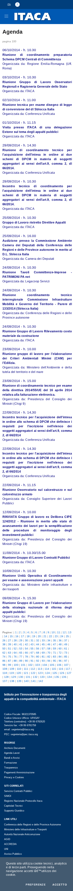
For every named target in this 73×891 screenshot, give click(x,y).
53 (20, 648)
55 (32, 648)
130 (20, 676)
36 (60, 640)
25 (67, 636)
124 (47, 672)
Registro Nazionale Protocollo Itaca (23, 800)
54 (26, 648)
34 (49, 640)
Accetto (59, 884)
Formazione (10, 762)
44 (37, 644)
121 (26, 672)
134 (49, 676)
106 (59, 664)
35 (54, 640)
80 (37, 656)
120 (18, 672)
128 (6, 676)
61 (65, 648)
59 (54, 648)
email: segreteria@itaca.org (19, 729)
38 (4, 644)
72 (60, 652)
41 (20, 644)
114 (47, 668)
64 (15, 652)
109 (12, 668)
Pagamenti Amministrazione (19, 772)
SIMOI (7, 796)
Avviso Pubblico (13, 853)
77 (20, 656)
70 (49, 652)
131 (28, 676)
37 (65, 640)
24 (61, 636)
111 (26, 668)
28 (15, 640)
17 (22, 636)
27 (9, 640)
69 (43, 652)
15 (11, 636)
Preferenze (36, 884)
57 (43, 648)
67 (32, 652)
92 (37, 660)
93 (43, 660)
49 (65, 644)
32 (37, 640)
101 (23, 664)
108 (4, 668)
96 (60, 660)
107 (66, 664)
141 (33, 681)
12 (64, 632)
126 (62, 672)
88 (15, 660)
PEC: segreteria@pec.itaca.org (21, 734)
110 (19, 668)
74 (4, 656)
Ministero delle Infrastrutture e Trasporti (25, 829)
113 (40, 668)
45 (43, 644)
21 (45, 636)
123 (40, 672)
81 (43, 656)
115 (54, 668)
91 (32, 660)
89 (20, 660)
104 (44, 664)
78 (26, 656)
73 (65, 652)
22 (50, 636)
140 (26, 681)
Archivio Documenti (14, 748)
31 (32, 640)
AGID (7, 839)
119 (11, 672)
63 (9, 652)
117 (68, 668)
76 (15, 656)
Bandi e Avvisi (12, 757)
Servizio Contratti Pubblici (18, 791)
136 (64, 676)
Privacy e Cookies (14, 777)
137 (4, 681)
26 (4, 640)
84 (60, 656)
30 (26, 640)
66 (26, 652)
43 (32, 644)
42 (26, 644)
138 (12, 681)
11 (58, 632)
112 (33, 668)
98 (4, 664)
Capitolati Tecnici (13, 805)
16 (17, 636)
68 (37, 652)
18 (28, 636)
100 (16, 664)
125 (54, 672)
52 (15, 648)
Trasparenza (11, 767)
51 (9, 648)
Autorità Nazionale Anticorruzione (22, 834)
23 (56, 636)
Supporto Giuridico (14, 810)
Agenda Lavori (12, 753)
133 (42, 676)
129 (13, 676)
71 (54, 652)
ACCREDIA (10, 844)
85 (65, 656)
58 (49, 648)
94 (49, 660)
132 (35, 676)
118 (4, 672)
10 (53, 632)
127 (69, 672)
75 (9, 656)
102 (30, 664)
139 (19, 681)
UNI (6, 849)
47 (54, 644)
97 (65, 660)
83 (54, 656)
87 (9, 660)
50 (4, 648)
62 (4, 652)
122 (33, 672)
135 (56, 676)
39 (9, 644)
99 (9, 664)
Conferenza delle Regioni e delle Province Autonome (32, 824)
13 (69, 632)
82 (49, 656)
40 (15, 644)
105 (52, 664)
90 (26, 660)
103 (37, 664)
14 (5, 636)
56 (37, 648)
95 (54, 660)
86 (4, 660)
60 (60, 648)
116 (61, 668)
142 (40, 681)
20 (39, 636)
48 (60, 644)
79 (32, 656)
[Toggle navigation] (6, 16)
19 (33, 636)
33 (43, 640)
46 (49, 644)
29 (20, 640)
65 (20, 652)
